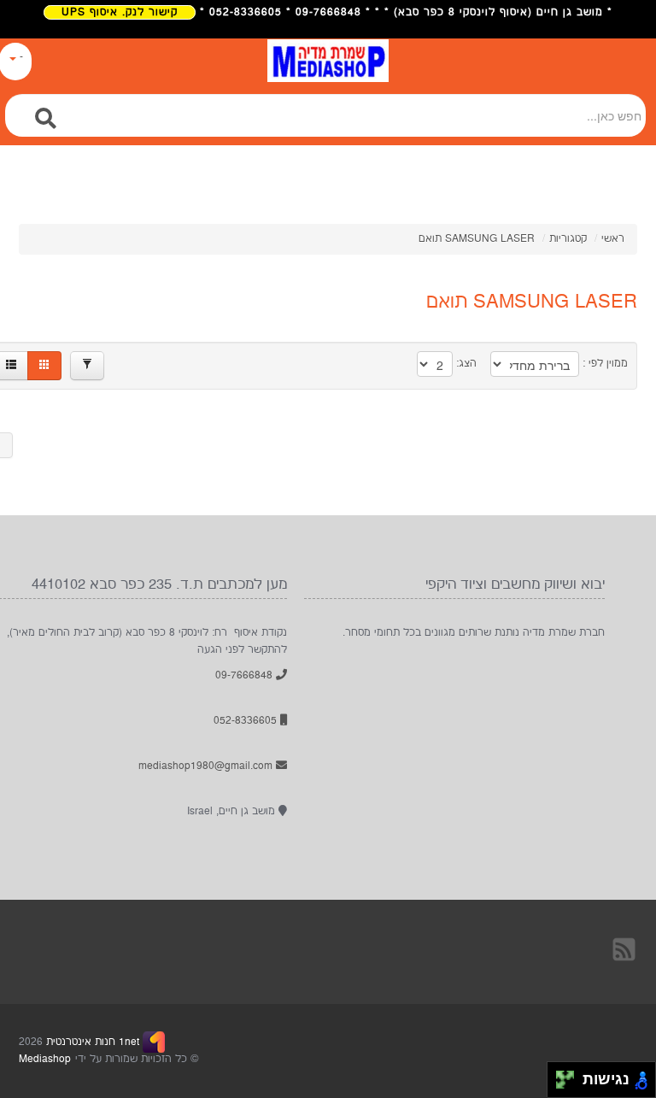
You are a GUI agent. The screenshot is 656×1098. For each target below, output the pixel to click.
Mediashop (45, 1059)
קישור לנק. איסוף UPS (120, 12)
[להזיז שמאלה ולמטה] (560, 1084)
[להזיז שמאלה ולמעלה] (560, 1075)
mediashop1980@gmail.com (207, 766)
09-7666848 (245, 675)
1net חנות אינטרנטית (91, 1042)
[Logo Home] (328, 69)
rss (625, 948)
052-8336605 (247, 720)
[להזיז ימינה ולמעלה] (570, 1075)
